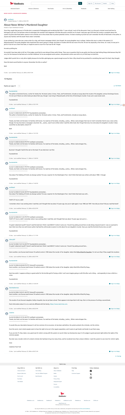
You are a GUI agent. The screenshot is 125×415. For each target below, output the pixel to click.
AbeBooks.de (40, 400)
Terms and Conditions (85, 408)
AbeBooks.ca (78, 400)
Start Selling (111, 8)
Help (112, 3)
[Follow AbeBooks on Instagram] (97, 377)
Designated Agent (58, 381)
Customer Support (76, 373)
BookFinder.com (63, 404)
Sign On (90, 3)
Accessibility (56, 387)
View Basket (20, 381)
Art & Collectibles (67, 8)
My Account (98, 3)
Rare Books (51, 8)
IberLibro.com (87, 400)
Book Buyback (39, 376)
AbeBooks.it (57, 400)
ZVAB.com (95, 400)
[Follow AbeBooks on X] (97, 374)
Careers (55, 376)
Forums (55, 384)
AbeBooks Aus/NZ (68, 400)
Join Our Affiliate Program (41, 373)
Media (55, 373)
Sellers (97, 8)
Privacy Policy (57, 378)
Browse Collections (34, 8)
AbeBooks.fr (49, 400)
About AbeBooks (57, 370)
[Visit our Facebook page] (97, 371)
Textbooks (83, 8)
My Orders (19, 378)
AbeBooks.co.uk (30, 400)
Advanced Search (15, 8)
